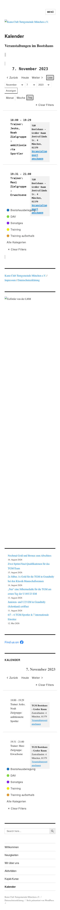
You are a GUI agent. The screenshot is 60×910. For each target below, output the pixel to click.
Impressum (10, 280)
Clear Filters (46, 105)
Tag (30, 97)
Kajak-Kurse (12, 879)
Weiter (36, 77)
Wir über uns (12, 863)
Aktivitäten (10, 871)
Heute (25, 77)
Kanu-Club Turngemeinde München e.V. (25, 275)
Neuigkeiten (11, 855)
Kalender (12, 660)
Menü (50, 11)
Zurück (13, 77)
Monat (10, 98)
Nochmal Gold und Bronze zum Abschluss (29, 555)
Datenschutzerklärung (29, 280)
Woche (21, 98)
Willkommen (12, 847)
